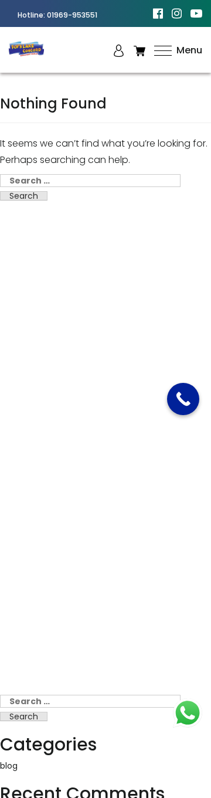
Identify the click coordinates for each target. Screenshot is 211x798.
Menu (188, 50)
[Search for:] (90, 180)
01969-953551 (72, 15)
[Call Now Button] (183, 399)
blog (9, 766)
